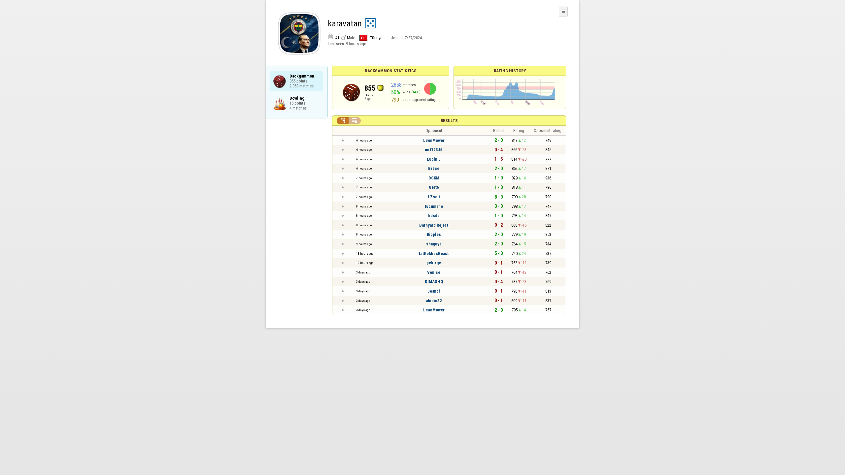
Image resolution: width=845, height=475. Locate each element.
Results (449, 120)
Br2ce (433, 168)
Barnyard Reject (433, 225)
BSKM (433, 177)
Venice (433, 272)
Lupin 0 (434, 159)
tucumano (434, 206)
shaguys (434, 243)
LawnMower (434, 140)
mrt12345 (434, 149)
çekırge (433, 262)
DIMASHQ (434, 281)
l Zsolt (434, 196)
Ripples (434, 234)
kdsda (433, 215)
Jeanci (433, 291)
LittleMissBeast (434, 253)
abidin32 (434, 300)
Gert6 (434, 187)
